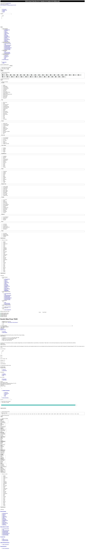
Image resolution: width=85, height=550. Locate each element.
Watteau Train (5, 195)
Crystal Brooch (5, 159)
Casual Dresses (5, 87)
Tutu (4, 118)
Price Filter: (4, 68)
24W (18, 76)
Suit (4, 116)
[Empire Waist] (2, 460)
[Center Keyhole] (3, 430)
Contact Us (4, 369)
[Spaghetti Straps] (2, 470)
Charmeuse (5, 171)
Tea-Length (5, 194)
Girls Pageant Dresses (6, 92)
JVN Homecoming (7, 298)
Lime (4, 245)
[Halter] (2, 456)
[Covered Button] (3, 433)
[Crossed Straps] (3, 434)
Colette (5, 283)
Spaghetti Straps (5, 235)
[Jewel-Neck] (2, 457)
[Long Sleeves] (3, 465)
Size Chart (2, 328)
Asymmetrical (5, 187)
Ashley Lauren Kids (7, 306)
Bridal (4, 85)
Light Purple (5, 254)
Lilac (4, 253)
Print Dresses (5, 111)
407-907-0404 (8, 3)
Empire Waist (5, 217)
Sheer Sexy (5, 113)
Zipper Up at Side (6, 143)
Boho (4, 103)
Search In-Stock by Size (5, 72)
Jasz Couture (6, 285)
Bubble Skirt (5, 123)
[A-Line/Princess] (2, 459)
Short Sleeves (5, 228)
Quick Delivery (15, 322)
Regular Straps (5, 234)
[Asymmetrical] (2, 451)
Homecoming (5, 93)
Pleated (4, 130)
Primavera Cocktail (7, 299)
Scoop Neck (5, 208)
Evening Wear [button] (4, 300)
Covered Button (5, 137)
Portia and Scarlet (7, 288)
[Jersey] (2, 449)
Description (4, 331)
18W (4, 76)
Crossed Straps (5, 138)
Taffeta (4, 181)
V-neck (4, 212)
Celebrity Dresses (6, 124)
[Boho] (3, 425)
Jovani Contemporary (7, 309)
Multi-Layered (5, 128)
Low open (5, 140)
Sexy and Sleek (5, 112)
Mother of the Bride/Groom (7, 94)
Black (4, 268)
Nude (4, 265)
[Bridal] (4, 420)
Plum (4, 260)
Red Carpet (5, 97)
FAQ (3, 375)
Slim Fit (4, 219)
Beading (4, 157)
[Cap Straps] (2, 468)
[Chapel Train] (2, 452)
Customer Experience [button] (6, 390)
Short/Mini (5, 192)
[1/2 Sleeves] (3, 464)
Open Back (5, 129)
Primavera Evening (7, 304)
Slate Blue (5, 249)
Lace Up (4, 139)
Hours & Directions (5, 397)
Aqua (4, 246)
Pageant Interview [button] (5, 307)
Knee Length (5, 191)
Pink (4, 256)
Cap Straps (5, 233)
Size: (1, 325)
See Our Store (4, 370)
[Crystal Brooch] (2, 444)
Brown (4, 267)
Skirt (4, 115)
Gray (4, 269)
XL (60, 76)
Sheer (4, 141)
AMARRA (6, 281)
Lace (4, 175)
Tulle (4, 182)
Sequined (4, 179)
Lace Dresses (5, 105)
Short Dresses (5, 114)
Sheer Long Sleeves (6, 227)
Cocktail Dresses (6, 88)
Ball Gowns (5, 102)
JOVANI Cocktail (7, 296)
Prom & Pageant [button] (4, 277)
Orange (4, 262)
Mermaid (4, 218)
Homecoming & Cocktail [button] (6, 291)
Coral (4, 263)
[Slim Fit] (2, 462)
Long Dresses (5, 108)
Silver (4, 270)
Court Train (5, 189)
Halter (4, 200)
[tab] (43, 284)
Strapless (4, 210)
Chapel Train (5, 188)
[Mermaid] (2, 461)
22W (13, 76)
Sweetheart (5, 211)
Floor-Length (5, 190)
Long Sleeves (5, 226)
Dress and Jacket (6, 104)
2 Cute (5, 280)
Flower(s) (4, 162)
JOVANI (3, 521)
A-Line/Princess (5, 216)
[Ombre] (1, 440)
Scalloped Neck (5, 207)
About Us (3, 373)
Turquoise (4, 247)
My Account (4, 9)
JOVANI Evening (7, 303)
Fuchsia (4, 258)
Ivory (4, 264)
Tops (4, 117)
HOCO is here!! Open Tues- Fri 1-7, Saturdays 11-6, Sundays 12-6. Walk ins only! (42, 1)
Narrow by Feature (5, 81)
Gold (4, 266)
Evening (4, 90)
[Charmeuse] (2, 446)
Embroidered (5, 160)
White (4, 271)
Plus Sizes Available (6, 131)
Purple (4, 252)
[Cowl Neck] (2, 455)
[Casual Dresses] (4, 421)
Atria (5, 294)
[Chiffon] (2, 447)
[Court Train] (2, 453)
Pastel (4, 151)
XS (45, 76)
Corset (4, 126)
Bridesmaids (5, 86)
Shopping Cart (4, 10)
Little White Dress (6, 107)
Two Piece (5, 119)
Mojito (4, 242)
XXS (41, 76)
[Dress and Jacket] (3, 426)
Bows (4, 158)
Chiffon (4, 172)
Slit (3, 133)
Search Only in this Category (6, 67)
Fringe (4, 163)
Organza (4, 177)
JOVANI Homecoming (8, 297)
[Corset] (3, 431)
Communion (5, 89)
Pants (4, 110)
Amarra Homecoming (7, 295)
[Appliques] (2, 442)
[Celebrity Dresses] (3, 429)
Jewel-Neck (5, 202)
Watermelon (5, 259)
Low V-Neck (5, 203)
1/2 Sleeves (5, 224)
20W (9, 76)
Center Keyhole (5, 125)
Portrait (4, 206)
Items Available (4, 332)
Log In (3, 11)
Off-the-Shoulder (6, 204)
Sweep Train (5, 193)
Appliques (5, 156)
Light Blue (5, 248)
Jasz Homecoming (5, 531)
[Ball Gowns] (3, 424)
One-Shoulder (5, 205)
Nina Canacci (4, 522)
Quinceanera (5, 96)
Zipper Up (5, 142)
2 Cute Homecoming (7, 293)
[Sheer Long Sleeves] (3, 466)
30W (32, 76)
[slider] (76, 405)
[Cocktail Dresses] (4, 422)
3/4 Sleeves (5, 225)
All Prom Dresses (5, 513)
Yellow (4, 241)
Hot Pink (4, 257)
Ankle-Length (5, 186)
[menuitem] (43, 9)
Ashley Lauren (6, 282)
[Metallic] (1, 438)
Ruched (4, 132)
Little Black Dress (6, 106)
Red (4, 261)
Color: (1, 326)
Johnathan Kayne (7, 286)
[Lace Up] (3, 435)
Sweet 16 (4, 98)
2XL (64, 76)
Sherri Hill (4, 514)
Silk (4, 180)
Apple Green (5, 243)
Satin (4, 178)
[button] (5, 28)
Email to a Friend (3, 329)
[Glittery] (1, 437)
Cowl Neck (5, 199)
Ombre (4, 150)
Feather (4, 161)
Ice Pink (4, 255)
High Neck (5, 201)
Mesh (4, 176)
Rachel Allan (6, 290)
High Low (5, 127)
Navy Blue (5, 251)
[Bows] (2, 443)
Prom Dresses (5, 95)
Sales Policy (4, 374)
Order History (4, 379)
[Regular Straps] (2, 469)
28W (27, 76)
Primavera (5, 289)
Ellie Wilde (6, 284)
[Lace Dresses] (3, 427)
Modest (4, 109)
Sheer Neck (5, 209)
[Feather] (2, 448)
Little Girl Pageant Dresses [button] (4, 542)
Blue (4, 250)
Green (4, 244)
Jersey (4, 174)
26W (23, 76)
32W (37, 76)
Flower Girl (5, 91)
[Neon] (1, 439)
